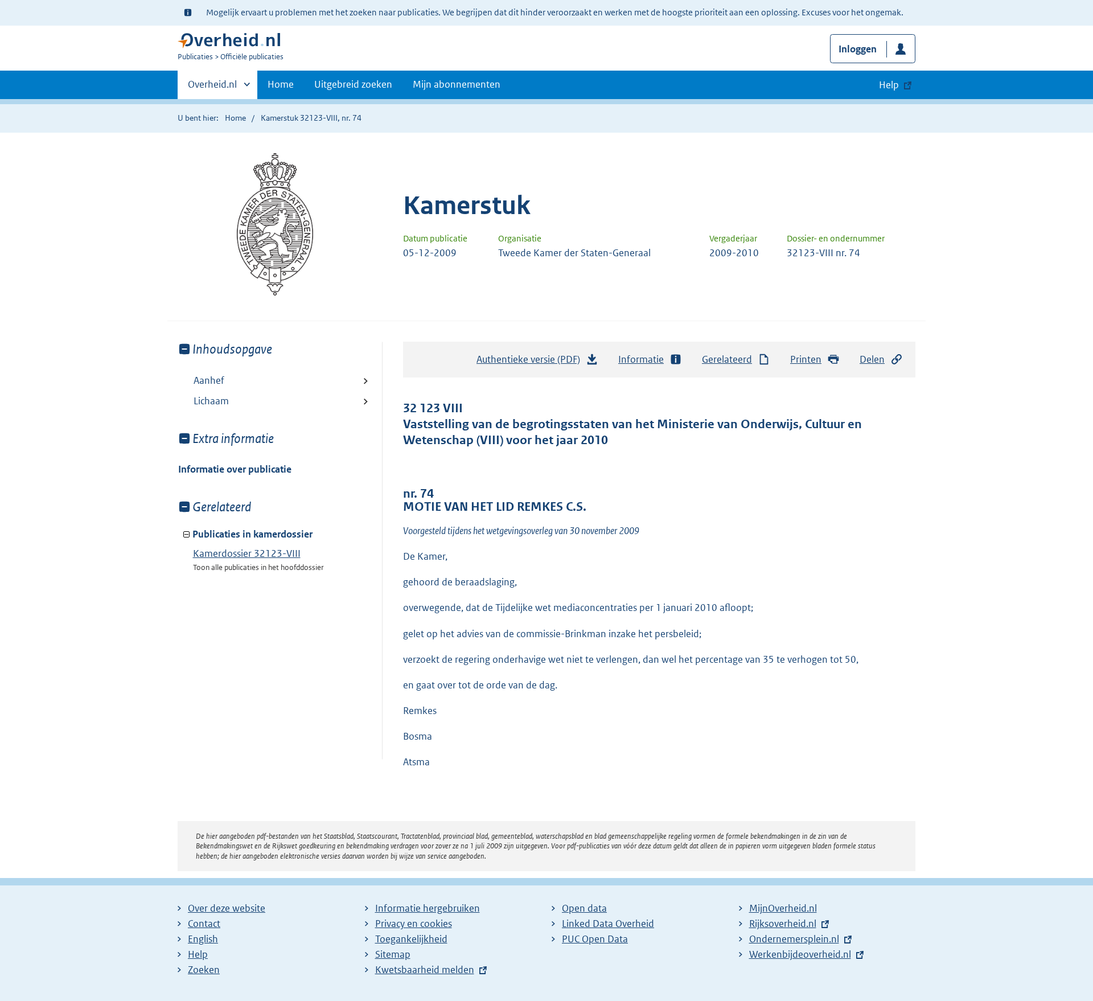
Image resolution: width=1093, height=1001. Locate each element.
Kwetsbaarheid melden (424, 969)
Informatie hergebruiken (427, 908)
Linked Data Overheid (608, 923)
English (203, 939)
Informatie (641, 359)
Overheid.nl (212, 88)
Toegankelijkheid (411, 939)
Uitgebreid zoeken (353, 84)
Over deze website (226, 908)
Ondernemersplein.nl (794, 939)
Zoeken (204, 969)
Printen (805, 359)
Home (281, 84)
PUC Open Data (595, 939)
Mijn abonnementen (456, 84)
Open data (584, 908)
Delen (872, 359)
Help (198, 954)
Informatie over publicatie (234, 469)
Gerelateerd (727, 359)
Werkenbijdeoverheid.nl (800, 954)
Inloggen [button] (858, 49)
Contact (204, 923)
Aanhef (209, 380)
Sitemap (392, 954)
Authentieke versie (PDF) (531, 362)
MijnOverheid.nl (783, 908)
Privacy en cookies (413, 923)
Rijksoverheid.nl (782, 923)
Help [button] (889, 85)
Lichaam (211, 401)
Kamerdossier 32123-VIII (247, 553)
